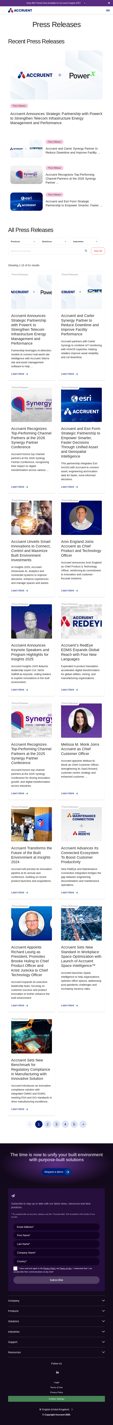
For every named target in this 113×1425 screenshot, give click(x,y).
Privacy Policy (49, 1268)
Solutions (47, 241)
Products (15, 241)
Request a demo (53, 1171)
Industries (78, 241)
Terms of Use (66, 1268)
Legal (56, 1382)
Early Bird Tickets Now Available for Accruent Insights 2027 (54, 3)
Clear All (98, 251)
